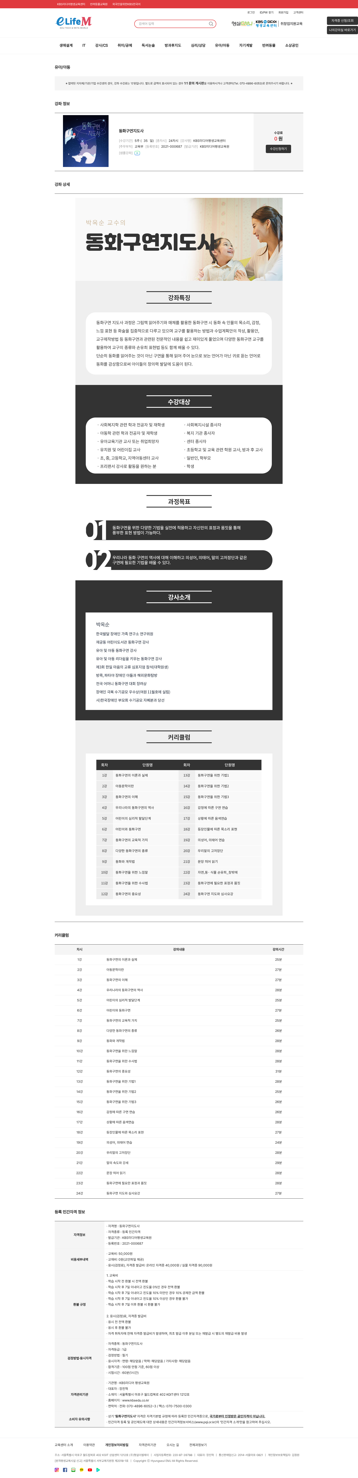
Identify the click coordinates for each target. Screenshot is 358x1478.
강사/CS (101, 45)
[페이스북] (65, 1471)
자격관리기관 (147, 1445)
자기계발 (246, 45)
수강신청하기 (278, 149)
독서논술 (148, 45)
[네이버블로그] (73, 1471)
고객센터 (298, 12)
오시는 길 (173, 1445)
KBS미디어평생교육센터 (71, 4)
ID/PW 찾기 (266, 12)
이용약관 (89, 1445)
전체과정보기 (198, 1445)
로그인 (251, 12)
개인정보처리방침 (116, 1445)
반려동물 (269, 45)
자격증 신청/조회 (342, 21)
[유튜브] (90, 1471)
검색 (211, 24)
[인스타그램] (57, 1471)
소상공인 (292, 45)
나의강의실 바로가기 (342, 30)
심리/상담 (198, 45)
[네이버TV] (98, 1471)
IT (84, 45)
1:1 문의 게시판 (194, 83)
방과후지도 (173, 45)
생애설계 (66, 45)
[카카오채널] (82, 1471)
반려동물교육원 (99, 4)
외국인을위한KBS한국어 (126, 4)
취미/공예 (125, 45)
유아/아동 (222, 45)
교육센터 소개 (64, 1445)
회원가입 (283, 12)
